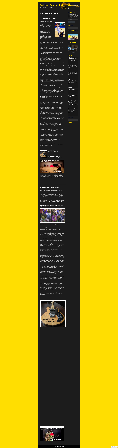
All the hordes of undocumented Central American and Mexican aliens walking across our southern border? (51, 203)
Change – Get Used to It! (73, 95)
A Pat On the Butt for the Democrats (49, 18)
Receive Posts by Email (72, 12)
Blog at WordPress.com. (59, 446)
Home (59, 1)
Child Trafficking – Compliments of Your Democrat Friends (71, 108)
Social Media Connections (74, 1)
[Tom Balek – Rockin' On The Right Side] (59, 9)
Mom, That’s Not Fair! (72, 82)
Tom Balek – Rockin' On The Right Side (55, 5)
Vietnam (70, 87)
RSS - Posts (70, 124)
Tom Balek (65, 1)
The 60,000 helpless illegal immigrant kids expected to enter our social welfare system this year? (52, 205)
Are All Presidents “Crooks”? (73, 104)
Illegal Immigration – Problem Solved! (49, 187)
